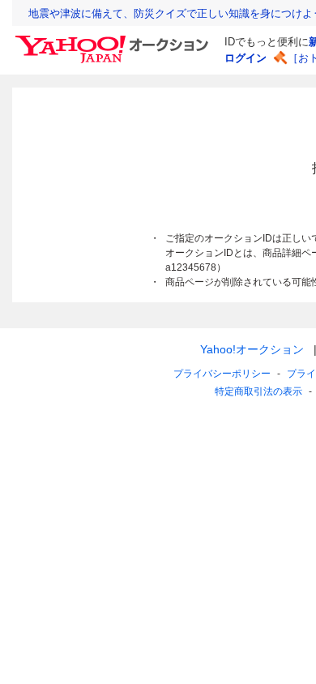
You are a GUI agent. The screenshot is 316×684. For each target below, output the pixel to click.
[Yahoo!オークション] (114, 39)
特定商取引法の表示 (258, 391)
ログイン (245, 58)
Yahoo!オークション (252, 349)
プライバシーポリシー (222, 373)
